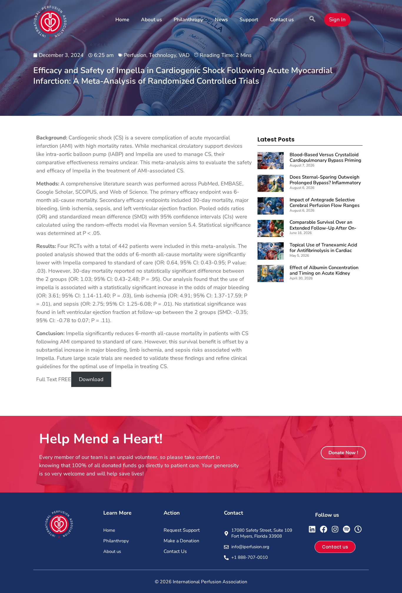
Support (249, 19)
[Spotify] (346, 529)
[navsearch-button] (312, 20)
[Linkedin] (312, 529)
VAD (184, 55)
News (221, 19)
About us (151, 19)
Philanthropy (188, 19)
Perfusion (135, 55)
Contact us (282, 19)
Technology (162, 55)
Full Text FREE (53, 379)
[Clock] (358, 529)
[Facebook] (323, 529)
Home (122, 19)
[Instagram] (335, 529)
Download (91, 379)
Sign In (337, 19)
